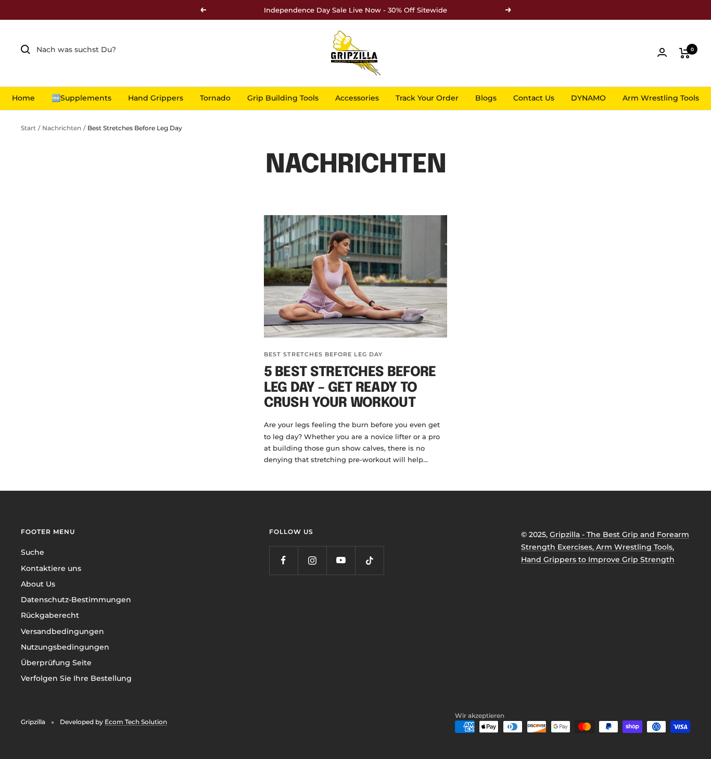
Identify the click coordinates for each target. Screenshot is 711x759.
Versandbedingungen (62, 631)
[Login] (662, 52)
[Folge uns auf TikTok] (369, 560)
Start (28, 128)
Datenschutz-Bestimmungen (76, 599)
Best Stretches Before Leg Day (323, 354)
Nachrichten (61, 128)
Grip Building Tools (283, 98)
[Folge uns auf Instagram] (312, 560)
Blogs (486, 98)
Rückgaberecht (50, 615)
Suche (32, 552)
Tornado (215, 98)
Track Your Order (427, 98)
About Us (38, 584)
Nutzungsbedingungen (65, 647)
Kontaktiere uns (51, 568)
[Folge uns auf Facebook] (283, 560)
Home (23, 98)
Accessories (357, 98)
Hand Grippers (155, 98)
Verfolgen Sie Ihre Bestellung (76, 678)
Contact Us (533, 98)
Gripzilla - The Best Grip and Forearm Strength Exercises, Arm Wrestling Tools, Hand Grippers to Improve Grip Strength (605, 547)
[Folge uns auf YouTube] (340, 560)
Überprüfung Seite (56, 662)
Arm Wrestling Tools (661, 98)
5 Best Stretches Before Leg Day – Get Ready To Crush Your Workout (350, 387)
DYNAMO (588, 98)
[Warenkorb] (684, 53)
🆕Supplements (81, 98)
